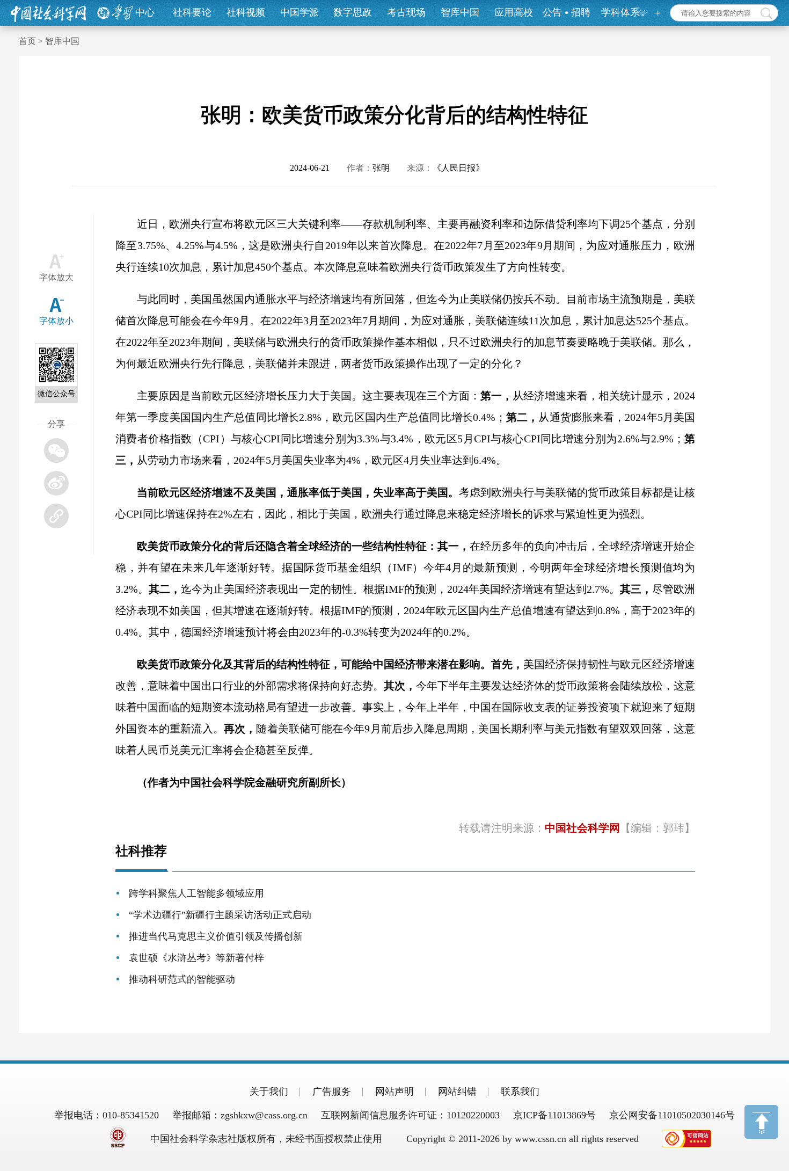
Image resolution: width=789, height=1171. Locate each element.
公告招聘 (566, 12)
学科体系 (620, 12)
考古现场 (406, 12)
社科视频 (246, 12)
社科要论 (192, 12)
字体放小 (56, 320)
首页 (27, 41)
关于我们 (269, 1091)
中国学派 (299, 12)
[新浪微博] (56, 483)
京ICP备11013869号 (554, 1115)
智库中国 (460, 12)
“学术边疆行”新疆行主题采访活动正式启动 (220, 915)
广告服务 (331, 1091)
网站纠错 (457, 1091)
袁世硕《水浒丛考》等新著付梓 (196, 957)
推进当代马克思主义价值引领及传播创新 (216, 936)
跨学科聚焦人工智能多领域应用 (196, 893)
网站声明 (394, 1091)
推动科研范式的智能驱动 (182, 979)
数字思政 (352, 12)
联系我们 (520, 1091)
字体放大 (56, 277)
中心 (145, 12)
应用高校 (513, 12)
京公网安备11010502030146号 (672, 1115)
